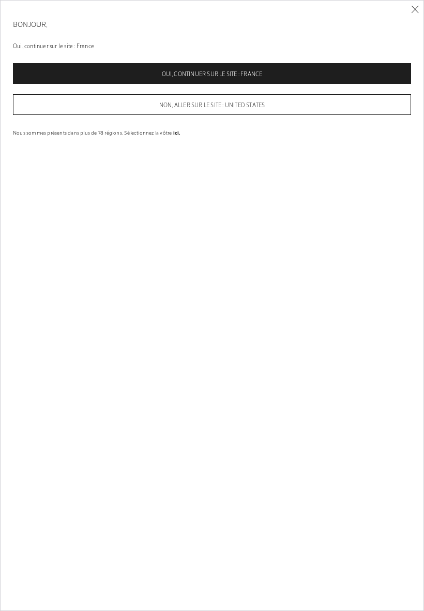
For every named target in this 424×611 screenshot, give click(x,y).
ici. (176, 132)
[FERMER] (415, 9)
